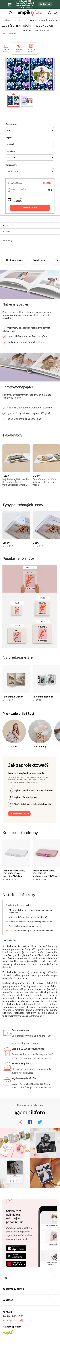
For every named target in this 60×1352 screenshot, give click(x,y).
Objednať (45, 4)
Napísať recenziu (9, 34)
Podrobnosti (8, 232)
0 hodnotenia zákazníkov (37, 30)
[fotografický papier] (30, 367)
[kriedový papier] (30, 284)
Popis (5, 225)
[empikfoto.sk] (30, 13)
